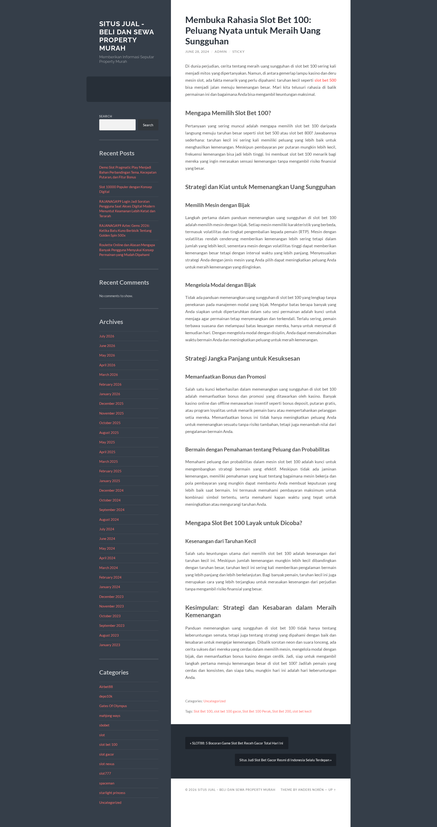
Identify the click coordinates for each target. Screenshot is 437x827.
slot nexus (106, 764)
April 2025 (107, 452)
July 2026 (106, 336)
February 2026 (110, 384)
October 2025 (110, 423)
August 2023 (109, 635)
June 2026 (107, 346)
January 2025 (109, 481)
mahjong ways (109, 715)
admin (221, 51)
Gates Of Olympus (113, 706)
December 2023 (111, 596)
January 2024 (109, 587)
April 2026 (107, 365)
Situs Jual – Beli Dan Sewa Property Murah (236, 790)
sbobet (104, 725)
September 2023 (111, 625)
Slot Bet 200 (281, 711)
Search (105, 116)
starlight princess (112, 793)
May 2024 (107, 548)
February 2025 (110, 471)
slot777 (105, 773)
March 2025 (108, 461)
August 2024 (109, 519)
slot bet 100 (108, 744)
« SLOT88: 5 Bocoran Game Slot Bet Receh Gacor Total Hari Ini (237, 743)
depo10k (105, 696)
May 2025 (107, 442)
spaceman (106, 783)
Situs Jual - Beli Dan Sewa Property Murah (126, 36)
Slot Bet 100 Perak (256, 711)
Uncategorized (110, 802)
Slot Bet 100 (203, 711)
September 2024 (111, 510)
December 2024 (111, 490)
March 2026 (108, 374)
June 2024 (107, 538)
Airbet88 (106, 687)
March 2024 (108, 568)
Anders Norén (311, 790)
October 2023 (110, 616)
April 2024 (107, 558)
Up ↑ (332, 790)
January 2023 (109, 645)
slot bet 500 (325, 80)
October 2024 (110, 500)
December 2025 (111, 403)
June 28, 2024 (197, 51)
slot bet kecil (302, 711)
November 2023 (111, 606)
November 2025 (111, 413)
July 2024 (106, 529)
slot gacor (106, 754)
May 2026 (107, 355)
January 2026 (109, 394)
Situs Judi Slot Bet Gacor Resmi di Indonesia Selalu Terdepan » (285, 760)
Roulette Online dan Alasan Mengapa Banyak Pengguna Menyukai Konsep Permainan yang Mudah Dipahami (127, 250)
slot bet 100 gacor (227, 711)
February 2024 (110, 577)
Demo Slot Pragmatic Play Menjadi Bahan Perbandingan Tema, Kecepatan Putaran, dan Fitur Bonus (127, 172)
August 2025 (109, 432)
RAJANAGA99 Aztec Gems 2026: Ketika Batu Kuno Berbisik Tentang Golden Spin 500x (125, 230)
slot (102, 735)
